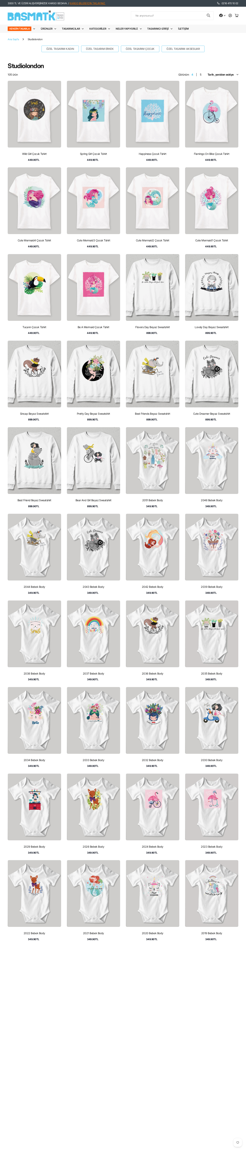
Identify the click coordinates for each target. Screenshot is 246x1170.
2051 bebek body (152, 500)
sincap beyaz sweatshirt (34, 413)
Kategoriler (97, 28)
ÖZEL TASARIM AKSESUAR (183, 48)
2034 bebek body (34, 760)
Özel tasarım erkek (100, 48)
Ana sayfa (13, 39)
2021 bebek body (93, 933)
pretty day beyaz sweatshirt (93, 413)
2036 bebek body (152, 673)
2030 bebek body (211, 760)
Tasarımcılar (71, 28)
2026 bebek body (93, 846)
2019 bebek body (211, 933)
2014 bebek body (152, 1020)
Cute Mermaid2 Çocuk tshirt (152, 240)
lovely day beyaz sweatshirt (212, 327)
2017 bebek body (93, 1020)
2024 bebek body (152, 846)
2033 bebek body (93, 760)
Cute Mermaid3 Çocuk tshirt (93, 240)
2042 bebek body (152, 586)
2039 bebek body (211, 586)
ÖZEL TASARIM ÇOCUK (140, 48)
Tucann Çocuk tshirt (34, 327)
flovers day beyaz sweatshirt (152, 327)
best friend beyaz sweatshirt (34, 500)
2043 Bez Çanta (152, 1106)
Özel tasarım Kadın (60, 48)
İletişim (183, 28)
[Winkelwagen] (236, 15)
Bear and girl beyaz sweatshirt (93, 500)
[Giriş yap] (230, 15)
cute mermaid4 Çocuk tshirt (34, 240)
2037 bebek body (93, 673)
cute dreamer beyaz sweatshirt (211, 413)
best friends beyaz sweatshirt (152, 413)
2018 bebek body (34, 1020)
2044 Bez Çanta (93, 1106)
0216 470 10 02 (230, 3)
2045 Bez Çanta (34, 1106)
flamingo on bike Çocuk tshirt (211, 153)
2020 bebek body (152, 933)
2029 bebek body (34, 846)
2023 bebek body (211, 846)
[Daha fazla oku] (222, 15)
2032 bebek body (152, 760)
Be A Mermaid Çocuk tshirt (93, 327)
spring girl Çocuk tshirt (93, 153)
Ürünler (46, 28)
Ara (209, 15)
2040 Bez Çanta (211, 1106)
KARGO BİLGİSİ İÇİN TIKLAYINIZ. (87, 3)
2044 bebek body (34, 586)
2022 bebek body (34, 933)
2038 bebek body (34, 673)
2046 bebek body (211, 500)
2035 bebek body (211, 673)
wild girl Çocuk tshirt (34, 153)
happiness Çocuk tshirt (152, 153)
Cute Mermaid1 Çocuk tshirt (211, 240)
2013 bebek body (211, 1020)
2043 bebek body (93, 586)
